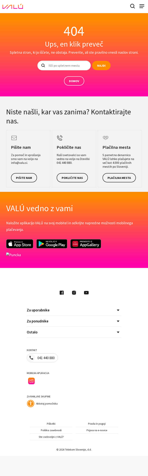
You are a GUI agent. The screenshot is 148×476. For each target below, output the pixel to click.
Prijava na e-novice (97, 430)
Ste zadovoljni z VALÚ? (51, 437)
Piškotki (51, 423)
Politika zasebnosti (51, 430)
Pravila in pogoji (97, 423)
